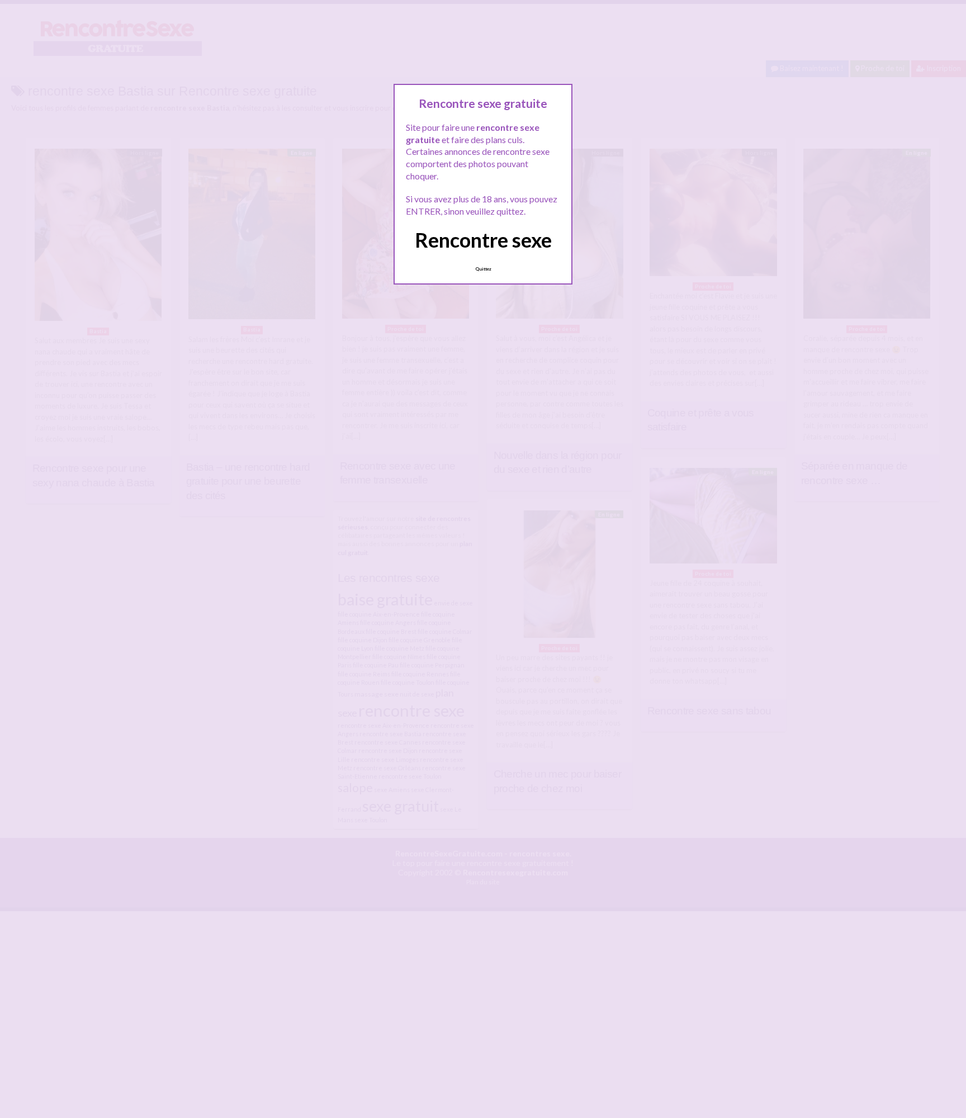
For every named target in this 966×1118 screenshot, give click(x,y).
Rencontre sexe (483, 240)
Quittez (483, 269)
